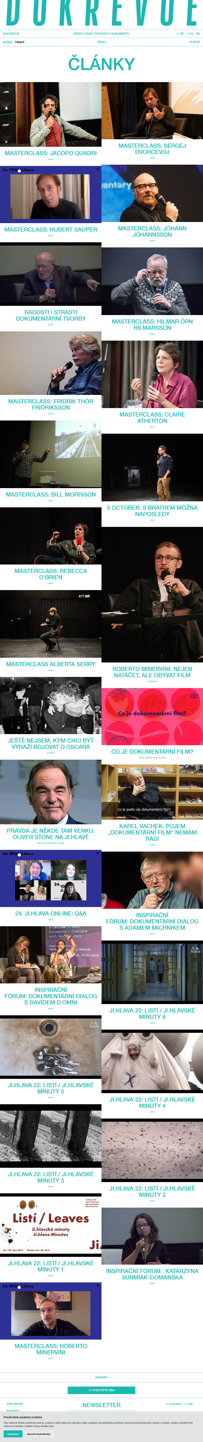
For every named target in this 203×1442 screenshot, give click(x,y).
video (50, 159)
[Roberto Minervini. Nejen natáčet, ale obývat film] (152, 594)
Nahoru (101, 1377)
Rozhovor (152, 681)
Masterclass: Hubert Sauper (50, 229)
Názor (40, 843)
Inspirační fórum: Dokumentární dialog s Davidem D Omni (50, 996)
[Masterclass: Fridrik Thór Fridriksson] (51, 363)
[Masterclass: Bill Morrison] (51, 454)
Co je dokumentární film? (152, 751)
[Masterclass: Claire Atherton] (152, 374)
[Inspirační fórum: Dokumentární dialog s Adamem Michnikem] (152, 880)
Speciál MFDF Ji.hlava (54, 843)
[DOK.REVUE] (101, 14)
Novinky (51, 753)
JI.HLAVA (175, 1404)
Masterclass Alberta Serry (50, 664)
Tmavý (20, 42)
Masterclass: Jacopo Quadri (51, 153)
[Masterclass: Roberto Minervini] (51, 1311)
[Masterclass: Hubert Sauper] (51, 194)
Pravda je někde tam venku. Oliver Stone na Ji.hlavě (51, 833)
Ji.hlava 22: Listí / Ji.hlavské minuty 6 (152, 1013)
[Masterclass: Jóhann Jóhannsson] (152, 193)
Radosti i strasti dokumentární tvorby (51, 315)
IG (191, 33)
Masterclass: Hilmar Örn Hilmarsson (152, 324)
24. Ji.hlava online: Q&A (50, 913)
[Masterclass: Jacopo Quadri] (51, 114)
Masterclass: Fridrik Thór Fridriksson (50, 404)
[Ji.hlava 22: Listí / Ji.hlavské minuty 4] (152, 1061)
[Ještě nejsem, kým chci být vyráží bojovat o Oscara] (51, 705)
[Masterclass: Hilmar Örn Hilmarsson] (152, 281)
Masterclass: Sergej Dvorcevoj (152, 148)
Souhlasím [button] (13, 1434)
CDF (190, 1404)
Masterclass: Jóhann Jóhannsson (152, 231)
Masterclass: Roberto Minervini (51, 1349)
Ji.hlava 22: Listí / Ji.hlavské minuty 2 (152, 1191)
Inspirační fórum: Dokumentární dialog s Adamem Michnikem (152, 921)
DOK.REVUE (11, 33)
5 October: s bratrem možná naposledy (152, 510)
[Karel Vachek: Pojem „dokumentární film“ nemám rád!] (152, 792)
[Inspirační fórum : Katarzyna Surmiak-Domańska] (152, 1236)
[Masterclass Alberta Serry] (51, 624)
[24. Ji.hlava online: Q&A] (51, 878)
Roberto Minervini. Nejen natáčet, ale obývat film (152, 672)
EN (198, 33)
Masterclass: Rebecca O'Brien (51, 574)
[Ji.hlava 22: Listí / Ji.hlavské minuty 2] (152, 1150)
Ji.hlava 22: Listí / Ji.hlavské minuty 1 (51, 1266)
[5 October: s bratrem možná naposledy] (152, 467)
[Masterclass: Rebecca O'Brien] (51, 536)
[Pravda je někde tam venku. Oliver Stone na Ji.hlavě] (51, 792)
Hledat (194, 42)
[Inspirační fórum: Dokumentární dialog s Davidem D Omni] (51, 954)
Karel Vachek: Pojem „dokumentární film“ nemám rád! (152, 832)
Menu (101, 42)
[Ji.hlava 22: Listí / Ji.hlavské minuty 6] (152, 972)
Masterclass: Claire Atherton (152, 417)
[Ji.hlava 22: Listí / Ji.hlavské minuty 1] (51, 1225)
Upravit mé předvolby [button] (38, 1434)
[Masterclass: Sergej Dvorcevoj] (152, 110)
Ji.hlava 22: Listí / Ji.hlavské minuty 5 (51, 1088)
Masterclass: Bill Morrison (51, 494)
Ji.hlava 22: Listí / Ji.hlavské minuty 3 (51, 1177)
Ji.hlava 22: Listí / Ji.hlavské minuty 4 (152, 1102)
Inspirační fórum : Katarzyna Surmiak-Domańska (152, 1274)
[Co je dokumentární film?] (152, 716)
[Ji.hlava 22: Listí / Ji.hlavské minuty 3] (51, 1136)
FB (181, 33)
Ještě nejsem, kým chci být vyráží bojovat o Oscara (51, 743)
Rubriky (13, 1411)
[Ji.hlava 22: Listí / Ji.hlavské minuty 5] (51, 1047)
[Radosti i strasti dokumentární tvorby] (51, 274)
